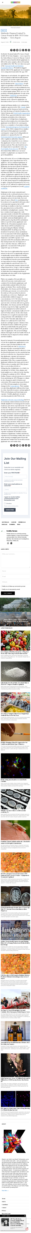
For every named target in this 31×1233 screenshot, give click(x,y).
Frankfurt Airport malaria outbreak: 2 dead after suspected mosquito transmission (15, 842)
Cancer (13, 522)
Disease (4, 524)
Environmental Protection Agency (11, 137)
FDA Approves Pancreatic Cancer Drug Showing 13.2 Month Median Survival (15, 1109)
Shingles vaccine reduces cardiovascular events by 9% (13, 811)
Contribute (5, 1204)
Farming (12, 524)
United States (19, 83)
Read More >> (5, 1190)
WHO (18, 524)
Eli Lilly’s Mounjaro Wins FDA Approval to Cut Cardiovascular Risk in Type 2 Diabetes (14, 743)
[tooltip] (11, 50)
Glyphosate (13, 95)
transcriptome (14, 386)
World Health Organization (21, 113)
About (3, 1198)
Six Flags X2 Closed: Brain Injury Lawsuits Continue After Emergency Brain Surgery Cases (15, 1011)
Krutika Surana (16, 42)
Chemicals (22, 522)
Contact (4, 1207)
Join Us (4, 1201)
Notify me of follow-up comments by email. (13, 586)
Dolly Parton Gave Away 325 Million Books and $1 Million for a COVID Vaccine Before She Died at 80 (15, 1079)
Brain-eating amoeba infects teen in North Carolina (13, 780)
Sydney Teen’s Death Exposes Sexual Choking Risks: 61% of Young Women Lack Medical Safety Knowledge (15, 943)
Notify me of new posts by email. (11, 589)
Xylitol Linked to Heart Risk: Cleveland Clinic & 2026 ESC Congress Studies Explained (15, 683)
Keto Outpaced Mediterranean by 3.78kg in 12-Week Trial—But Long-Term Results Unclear (15, 652)
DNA (16, 200)
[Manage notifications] (27, 1229)
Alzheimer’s (22, 346)
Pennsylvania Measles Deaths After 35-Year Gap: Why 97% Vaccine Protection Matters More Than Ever (15, 909)
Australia (5, 522)
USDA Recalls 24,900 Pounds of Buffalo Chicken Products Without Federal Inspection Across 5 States (15, 976)
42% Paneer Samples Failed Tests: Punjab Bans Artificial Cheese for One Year (15, 714)
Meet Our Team (6, 1213)
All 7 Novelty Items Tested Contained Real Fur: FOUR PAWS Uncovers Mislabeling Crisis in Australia (17, 1222)
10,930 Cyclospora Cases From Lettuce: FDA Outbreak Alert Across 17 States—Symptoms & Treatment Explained (15, 875)
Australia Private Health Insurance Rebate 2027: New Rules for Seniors (15, 1043)
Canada (23, 107)
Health (4, 30)
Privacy (4, 1210)
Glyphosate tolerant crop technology (12, 400)
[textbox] (15, 1173)
